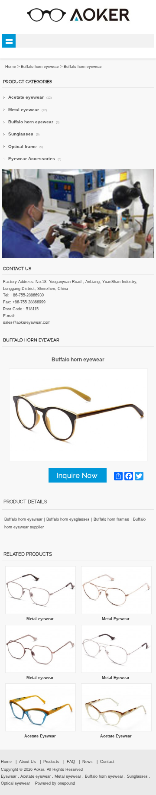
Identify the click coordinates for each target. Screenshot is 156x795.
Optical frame (25, 146)
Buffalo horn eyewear (40, 66)
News (87, 762)
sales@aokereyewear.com (27, 322)
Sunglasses (23, 134)
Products (51, 762)
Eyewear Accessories (34, 158)
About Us (27, 762)
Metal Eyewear (116, 619)
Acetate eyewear (30, 97)
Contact (107, 762)
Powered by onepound (55, 783)
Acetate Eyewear (40, 736)
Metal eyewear (27, 109)
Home (6, 762)
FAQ (71, 762)
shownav (9, 41)
